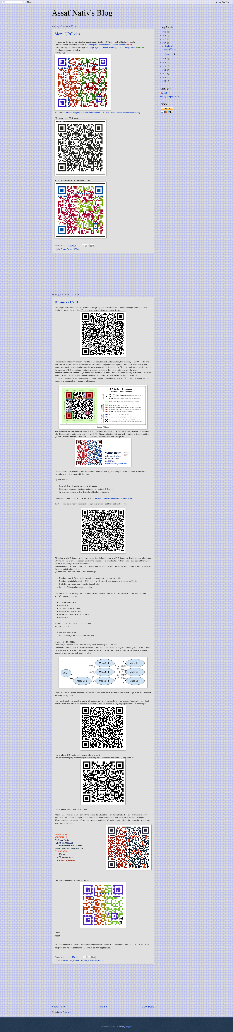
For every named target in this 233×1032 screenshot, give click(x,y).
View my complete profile (169, 97)
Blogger (128, 1027)
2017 (164, 39)
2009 (164, 81)
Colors (63, 249)
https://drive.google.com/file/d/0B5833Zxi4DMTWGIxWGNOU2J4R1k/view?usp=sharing (103, 113)
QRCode (76, 249)
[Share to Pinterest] (93, 245)
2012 (164, 70)
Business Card (66, 302)
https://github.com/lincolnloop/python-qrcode (113, 498)
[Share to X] (88, 245)
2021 (164, 32)
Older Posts (148, 1006)
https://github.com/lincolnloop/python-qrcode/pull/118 (112, 47)
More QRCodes (67, 33)
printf (164, 93)
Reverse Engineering (96, 961)
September (169, 54)
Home (103, 1006)
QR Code (83, 961)
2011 (164, 74)
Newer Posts (59, 1006)
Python (69, 249)
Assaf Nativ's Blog (82, 12)
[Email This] (83, 245)
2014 (164, 62)
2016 (164, 43)
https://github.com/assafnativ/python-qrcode (106, 45)
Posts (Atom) (68, 1012)
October (168, 46)
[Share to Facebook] (90, 245)
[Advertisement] (103, 273)
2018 (164, 35)
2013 (164, 66)
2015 (164, 59)
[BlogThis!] (85, 245)
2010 (164, 77)
